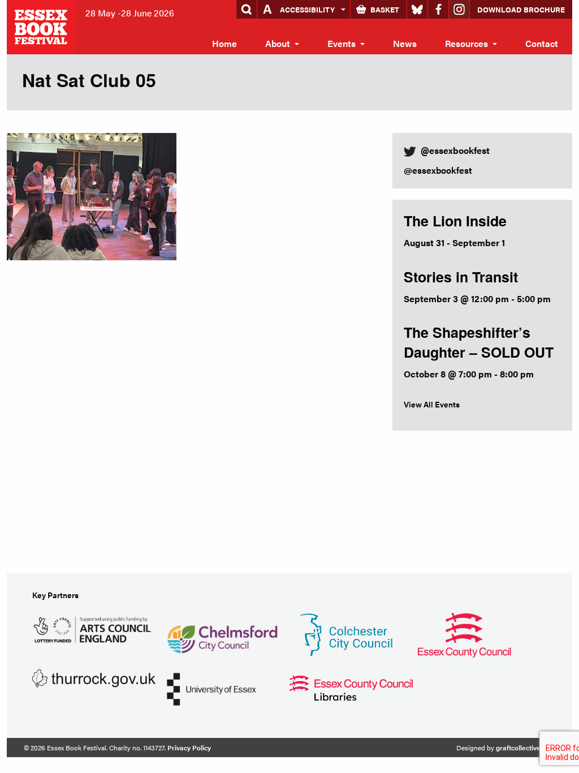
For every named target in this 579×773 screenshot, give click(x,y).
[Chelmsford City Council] (222, 633)
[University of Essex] (211, 687)
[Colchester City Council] (346, 633)
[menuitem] (224, 43)
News (405, 43)
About (277, 43)
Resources (466, 43)
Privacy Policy (189, 747)
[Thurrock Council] (93, 677)
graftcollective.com (525, 747)
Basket (384, 9)
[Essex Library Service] (351, 686)
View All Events (432, 404)
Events (341, 43)
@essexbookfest (438, 170)
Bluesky (417, 9)
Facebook (438, 9)
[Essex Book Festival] (42, 25)
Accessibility (307, 9)
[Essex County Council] (464, 633)
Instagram (459, 9)
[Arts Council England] (93, 627)
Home (224, 43)
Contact (541, 43)
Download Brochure (521, 9)
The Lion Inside (455, 221)
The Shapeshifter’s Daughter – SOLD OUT (479, 342)
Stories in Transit (461, 277)
